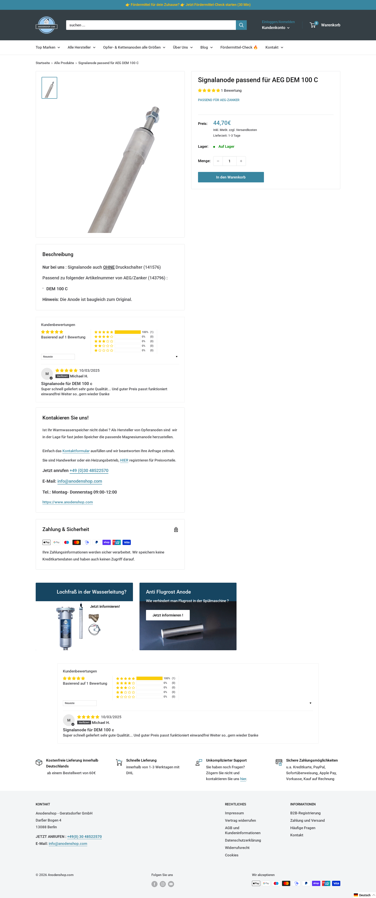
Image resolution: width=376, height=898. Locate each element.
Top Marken (45, 47)
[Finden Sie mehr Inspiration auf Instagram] (163, 884)
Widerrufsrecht (237, 847)
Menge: (204, 161)
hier (243, 779)
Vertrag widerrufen (240, 820)
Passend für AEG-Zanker (218, 100)
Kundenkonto (274, 27)
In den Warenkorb (231, 177)
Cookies (231, 855)
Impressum (234, 813)
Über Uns (180, 47)
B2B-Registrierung (305, 813)
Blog (204, 47)
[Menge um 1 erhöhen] (241, 161)
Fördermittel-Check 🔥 (239, 47)
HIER (124, 460)
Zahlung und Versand (307, 820)
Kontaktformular (76, 451)
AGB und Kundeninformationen (242, 830)
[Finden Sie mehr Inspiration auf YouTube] (171, 884)
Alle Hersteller (79, 47)
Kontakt (272, 47)
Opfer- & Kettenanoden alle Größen (132, 47)
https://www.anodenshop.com (67, 502)
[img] (66, 370)
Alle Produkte (64, 63)
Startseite (43, 63)
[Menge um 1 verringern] (218, 161)
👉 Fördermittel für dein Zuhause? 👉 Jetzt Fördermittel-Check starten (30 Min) (188, 5)
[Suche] (241, 25)
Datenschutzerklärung (243, 840)
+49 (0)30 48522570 (89, 470)
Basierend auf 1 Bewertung (63, 337)
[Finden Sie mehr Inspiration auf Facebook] (154, 884)
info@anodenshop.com (79, 481)
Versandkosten (246, 130)
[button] (209, 90)
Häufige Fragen (302, 828)
